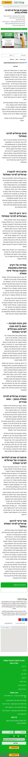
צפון (17, 59)
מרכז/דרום (22, 59)
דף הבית (25, 7)
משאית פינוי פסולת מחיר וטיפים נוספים (16, 700)
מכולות (12, 59)
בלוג (21, 7)
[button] (2, 585)
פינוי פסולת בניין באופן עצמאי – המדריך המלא (14, 704)
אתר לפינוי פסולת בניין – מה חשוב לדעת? (15, 707)
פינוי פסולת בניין (22, 714)
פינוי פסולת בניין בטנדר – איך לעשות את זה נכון (15, 696)
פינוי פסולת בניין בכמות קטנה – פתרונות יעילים (14, 710)
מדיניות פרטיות (13, 62)
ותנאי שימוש (7, 62)
